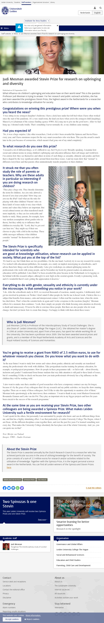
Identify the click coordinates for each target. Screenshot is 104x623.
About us (58, 581)
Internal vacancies (62, 589)
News (16, 34)
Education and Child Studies (68, 560)
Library (52, 2)
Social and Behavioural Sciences (70, 555)
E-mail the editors (93, 488)
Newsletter (59, 607)
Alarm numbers (9, 607)
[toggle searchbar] (100, 8)
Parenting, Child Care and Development (73, 565)
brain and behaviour (12, 480)
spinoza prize (29, 480)
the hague (42, 480)
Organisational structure (41, 2)
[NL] (85, 13)
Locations (7, 585)
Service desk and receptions (14, 581)
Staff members (26, 2)
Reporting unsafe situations (14, 611)
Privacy (6, 593)
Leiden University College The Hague (72, 549)
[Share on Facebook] (4, 488)
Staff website (6, 34)
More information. (33, 615)
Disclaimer (7, 597)
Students (17, 2)
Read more (42, 520)
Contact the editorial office (14, 589)
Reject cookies (33, 619)
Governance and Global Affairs (69, 544)
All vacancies (60, 593)
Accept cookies (12, 619)
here (9, 467)
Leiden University (7, 2)
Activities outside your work (66, 597)
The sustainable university (65, 585)
